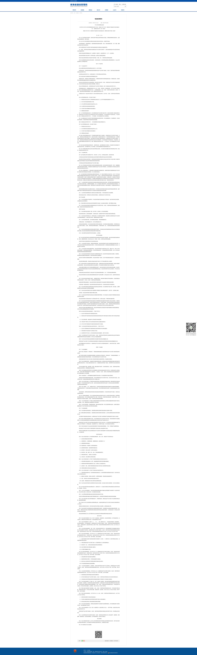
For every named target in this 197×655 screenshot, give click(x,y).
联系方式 (85, 650)
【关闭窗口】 (111, 640)
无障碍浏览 (124, 4)
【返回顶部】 (107, 640)
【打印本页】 (116, 640)
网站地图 (88, 650)
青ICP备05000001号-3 (104, 652)
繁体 (120, 4)
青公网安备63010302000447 (113, 652)
